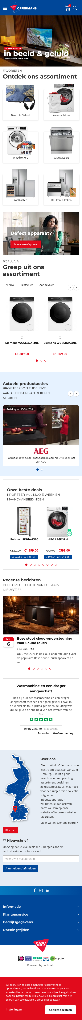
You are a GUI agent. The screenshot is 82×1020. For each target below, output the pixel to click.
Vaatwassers (61, 157)
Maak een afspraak (25, 244)
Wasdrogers (20, 157)
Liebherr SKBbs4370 (24, 539)
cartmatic (49, 965)
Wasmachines (61, 115)
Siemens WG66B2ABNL (60, 343)
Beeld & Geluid (20, 115)
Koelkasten (20, 200)
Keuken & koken (61, 200)
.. (42, 714)
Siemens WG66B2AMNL (22, 343)
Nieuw (10, 285)
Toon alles (43, 733)
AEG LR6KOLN (58, 539)
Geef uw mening (63, 733)
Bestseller (26, 285)
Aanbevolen (47, 285)
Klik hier (10, 830)
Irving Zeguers (33, 729)
